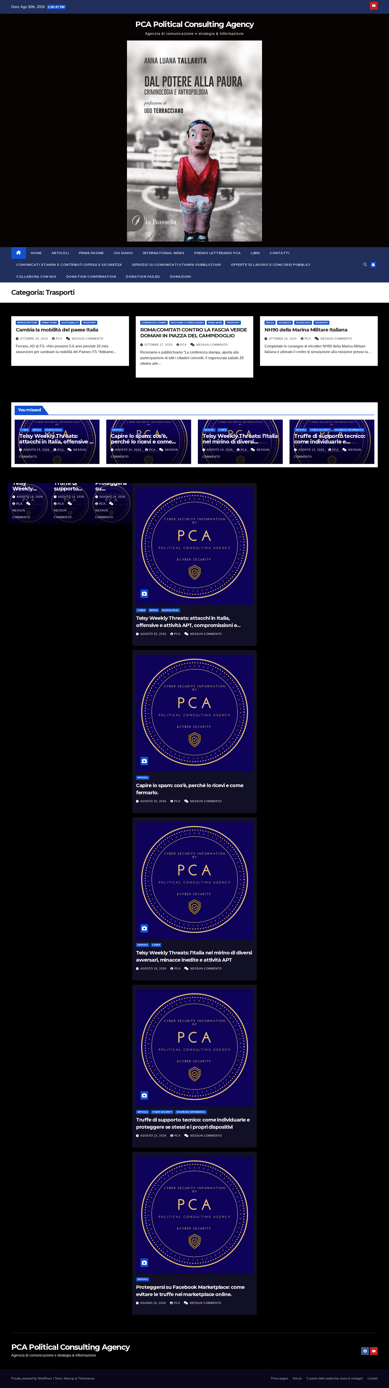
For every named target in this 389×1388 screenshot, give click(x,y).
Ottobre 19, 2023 (283, 338)
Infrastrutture (27, 322)
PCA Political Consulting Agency (194, 24)
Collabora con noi (36, 277)
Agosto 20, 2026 (128, 449)
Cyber (24, 430)
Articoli (60, 253)
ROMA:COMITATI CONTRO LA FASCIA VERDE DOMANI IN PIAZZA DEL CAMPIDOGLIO (193, 333)
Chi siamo (123, 253)
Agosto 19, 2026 (220, 449)
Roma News (215, 322)
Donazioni (180, 277)
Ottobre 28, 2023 (34, 338)
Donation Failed (143, 277)
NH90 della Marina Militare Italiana (306, 330)
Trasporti (89, 322)
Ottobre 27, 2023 (159, 344)
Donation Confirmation (91, 277)
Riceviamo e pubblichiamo (187, 322)
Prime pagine (91, 253)
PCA (59, 338)
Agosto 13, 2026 (311, 449)
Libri (255, 253)
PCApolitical (53, 430)
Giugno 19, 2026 (153, 1303)
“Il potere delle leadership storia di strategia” (334, 1378)
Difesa (270, 322)
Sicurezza (284, 322)
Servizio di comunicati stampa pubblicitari (176, 265)
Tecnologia (303, 322)
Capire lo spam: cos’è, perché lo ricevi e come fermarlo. (141, 441)
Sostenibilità (70, 322)
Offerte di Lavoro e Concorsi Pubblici (270, 265)
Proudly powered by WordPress (32, 1378)
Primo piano (49, 322)
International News (163, 253)
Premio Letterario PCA (217, 253)
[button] (365, 264)
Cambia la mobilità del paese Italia (57, 330)
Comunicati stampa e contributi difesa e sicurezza (69, 265)
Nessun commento (87, 338)
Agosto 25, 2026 (36, 449)
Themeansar (86, 1378)
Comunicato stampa (154, 322)
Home (36, 253)
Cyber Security (320, 430)
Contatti (279, 253)
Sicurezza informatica (349, 430)
